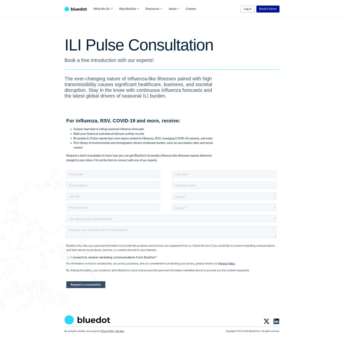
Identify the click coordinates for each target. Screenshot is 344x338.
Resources (152, 8)
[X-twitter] (266, 321)
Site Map (119, 331)
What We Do (102, 8)
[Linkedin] (276, 321)
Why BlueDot (127, 8)
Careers (191, 8)
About (172, 8)
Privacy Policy (107, 331)
